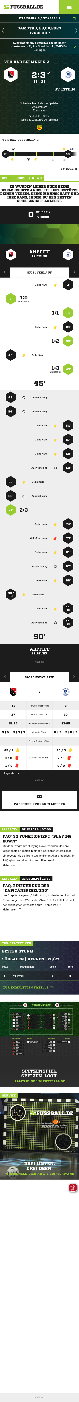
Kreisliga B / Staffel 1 (39, 18)
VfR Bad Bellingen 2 (26, 62)
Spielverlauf (39, 272)
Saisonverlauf (74, 676)
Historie (5, 676)
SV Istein (64, 89)
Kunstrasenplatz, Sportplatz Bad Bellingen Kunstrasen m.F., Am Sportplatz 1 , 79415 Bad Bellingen (39, 46)
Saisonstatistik (39, 677)
